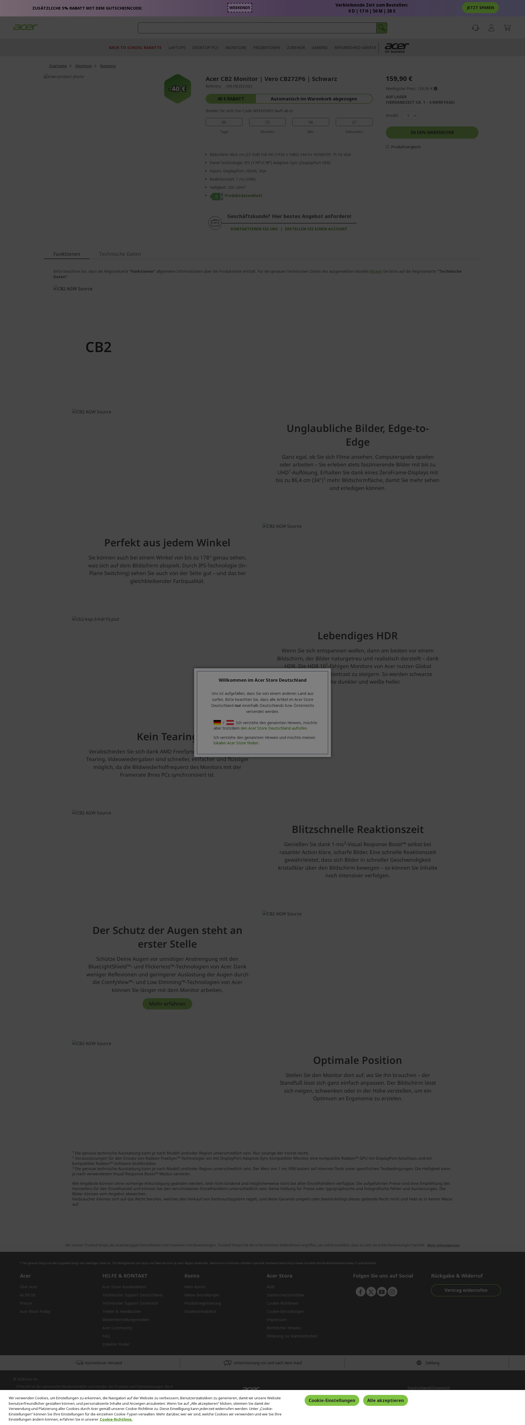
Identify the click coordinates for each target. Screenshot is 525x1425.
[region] (262, 1407)
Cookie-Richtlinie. (116, 1419)
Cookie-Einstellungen (332, 1400)
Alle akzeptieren (385, 1400)
